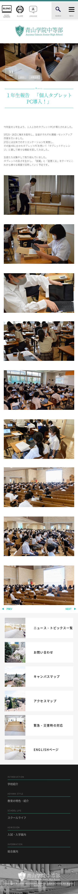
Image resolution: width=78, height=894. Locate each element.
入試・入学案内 (17, 831)
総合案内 (15, 848)
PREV (9, 609)
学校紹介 (16, 780)
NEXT (68, 609)
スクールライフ (17, 814)
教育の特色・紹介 (18, 797)
